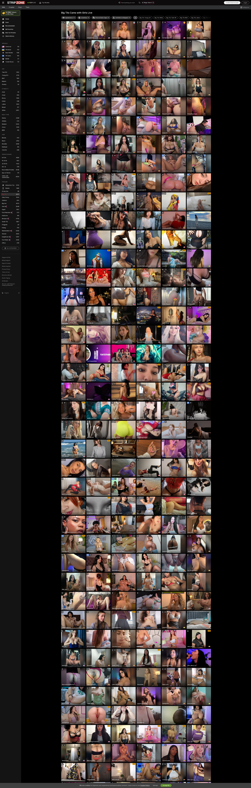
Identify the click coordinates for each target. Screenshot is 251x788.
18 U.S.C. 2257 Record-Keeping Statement (8, 284)
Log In (245, 2)
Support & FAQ (6, 257)
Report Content (6, 263)
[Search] (139, 2)
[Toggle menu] (3, 2)
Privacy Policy (6, 269)
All (135, 17)
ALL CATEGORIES (12, 248)
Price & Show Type (101, 17)
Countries (84, 17)
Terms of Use (6, 272)
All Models (5, 281)
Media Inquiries (6, 266)
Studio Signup (6, 278)
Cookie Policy (145, 785)
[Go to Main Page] (16, 2)
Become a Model (7, 275)
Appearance (69, 17)
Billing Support (6, 260)
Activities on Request (121, 17)
